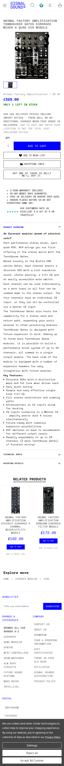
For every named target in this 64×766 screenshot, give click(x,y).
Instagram (12, 707)
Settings (32, 745)
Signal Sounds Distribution (44, 674)
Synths (8, 647)
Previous (5, 762)
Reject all (32, 753)
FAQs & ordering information (45, 642)
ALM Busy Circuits (10, 665)
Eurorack (10, 636)
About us (40, 629)
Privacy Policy (45, 681)
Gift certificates (43, 650)
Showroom (40, 635)
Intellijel (11, 686)
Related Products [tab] (29, 479)
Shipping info (34, 164)
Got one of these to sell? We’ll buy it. (32, 174)
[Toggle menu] (4, 5)
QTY (8, 138)
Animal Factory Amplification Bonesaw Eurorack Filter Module (48, 521)
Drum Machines (14, 658)
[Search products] (32, 5)
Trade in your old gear (44, 659)
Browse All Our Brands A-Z (14, 629)
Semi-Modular (13, 642)
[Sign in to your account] (50, 5)
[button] (32, 155)
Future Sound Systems (13, 674)
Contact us (41, 624)
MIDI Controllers (16, 652)
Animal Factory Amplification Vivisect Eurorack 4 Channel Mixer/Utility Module (15, 524)
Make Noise (11, 681)
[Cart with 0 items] (60, 5)
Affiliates (41, 667)
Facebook (11, 715)
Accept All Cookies (32, 760)
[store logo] (18, 5)
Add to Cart (15, 546)
